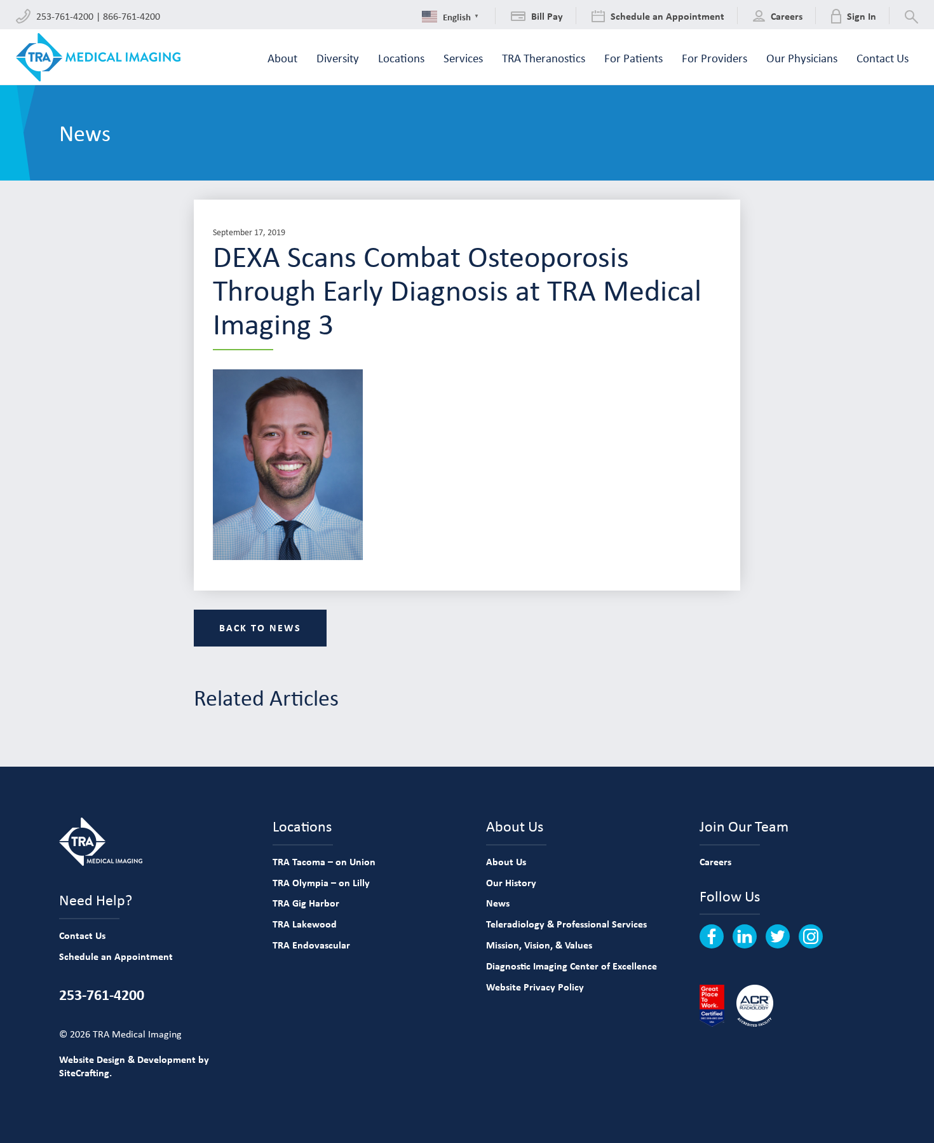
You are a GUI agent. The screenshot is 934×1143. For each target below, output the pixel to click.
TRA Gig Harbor (306, 903)
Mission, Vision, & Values (539, 945)
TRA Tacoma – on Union (324, 861)
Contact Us (82, 935)
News (498, 903)
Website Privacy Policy (535, 987)
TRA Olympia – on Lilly (321, 882)
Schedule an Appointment (116, 956)
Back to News (260, 627)
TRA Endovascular (311, 945)
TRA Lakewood (305, 924)
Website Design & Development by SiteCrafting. (134, 1065)
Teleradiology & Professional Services (566, 924)
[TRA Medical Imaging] (98, 57)
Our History (511, 882)
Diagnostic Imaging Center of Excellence (571, 966)
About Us (506, 861)
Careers (715, 861)
